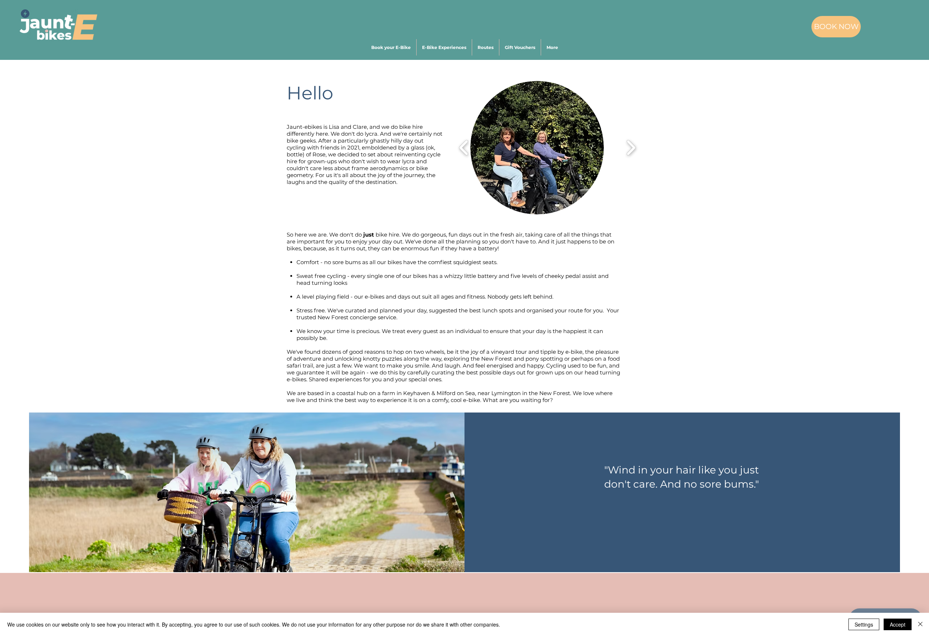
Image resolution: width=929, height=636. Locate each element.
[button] (552, 47)
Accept (897, 624)
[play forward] (631, 148)
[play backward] (464, 148)
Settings (864, 624)
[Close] (920, 624)
